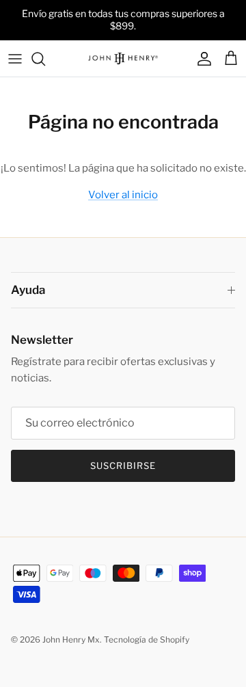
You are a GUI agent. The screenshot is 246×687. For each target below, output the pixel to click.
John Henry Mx (71, 639)
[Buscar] (45, 59)
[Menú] (15, 59)
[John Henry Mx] (123, 58)
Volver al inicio (123, 195)
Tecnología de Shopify (146, 639)
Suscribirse (123, 465)
